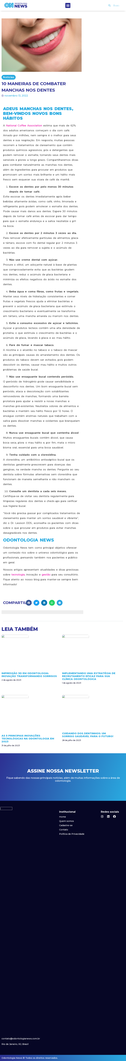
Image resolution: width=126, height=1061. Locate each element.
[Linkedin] (108, 816)
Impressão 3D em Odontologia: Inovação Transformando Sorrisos (29, 675)
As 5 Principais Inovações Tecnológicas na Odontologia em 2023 (28, 738)
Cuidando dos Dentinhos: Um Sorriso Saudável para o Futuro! (87, 735)
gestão (46, 574)
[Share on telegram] (60, 603)
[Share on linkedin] (44, 603)
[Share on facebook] (29, 603)
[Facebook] (114, 816)
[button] (67, 5)
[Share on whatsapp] (52, 603)
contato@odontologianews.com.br (21, 1038)
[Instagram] (102, 816)
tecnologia (18, 574)
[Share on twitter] (36, 603)
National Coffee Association (24, 125)
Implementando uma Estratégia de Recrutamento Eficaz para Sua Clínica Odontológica (88, 676)
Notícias (8, 77)
